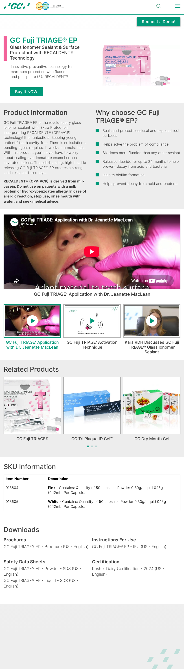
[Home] (34, 6)
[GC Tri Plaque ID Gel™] (92, 405)
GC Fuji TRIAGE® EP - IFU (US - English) (129, 546)
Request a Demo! (158, 21)
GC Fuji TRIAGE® (32, 438)
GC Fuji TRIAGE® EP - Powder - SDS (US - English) (42, 571)
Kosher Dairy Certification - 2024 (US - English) (128, 571)
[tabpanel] (32, 329)
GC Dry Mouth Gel (151, 438)
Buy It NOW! (27, 91)
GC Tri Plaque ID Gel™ (92, 438)
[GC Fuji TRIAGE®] (32, 405)
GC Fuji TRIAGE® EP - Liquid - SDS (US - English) (41, 583)
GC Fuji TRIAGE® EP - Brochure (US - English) (46, 546)
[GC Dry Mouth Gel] (151, 405)
